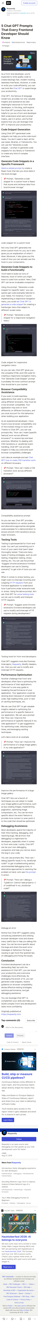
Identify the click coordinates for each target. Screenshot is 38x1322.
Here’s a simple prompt (11, 168)
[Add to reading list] (22, 1319)
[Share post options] (35, 1319)
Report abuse (26, 1042)
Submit (9, 1035)
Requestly (11, 8)
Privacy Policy (25, 1299)
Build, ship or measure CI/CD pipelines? (17, 1075)
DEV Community (8, 1276)
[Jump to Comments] (14, 1319)
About (21, 1293)
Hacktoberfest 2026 (13, 1251)
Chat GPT (17, 88)
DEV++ (24, 1284)
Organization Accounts (25, 1290)
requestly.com (24, 13)
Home (5, 1284)
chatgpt (5, 46)
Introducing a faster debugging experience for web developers (18, 1172)
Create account (29, 3)
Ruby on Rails (24, 1310)
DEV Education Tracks (14, 1287)
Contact (28, 1293)
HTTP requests (16, 583)
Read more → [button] (8, 1267)
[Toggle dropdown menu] (35, 1049)
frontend (6, 42)
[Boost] (29, 1319)
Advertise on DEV (9, 1290)
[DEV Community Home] (8, 3)
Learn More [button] (7, 1120)
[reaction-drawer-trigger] (5, 1319)
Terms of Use (19, 1302)
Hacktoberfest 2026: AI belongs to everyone (16, 1238)
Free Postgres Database (12, 1296)
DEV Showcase (11, 1293)
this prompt (30, 872)
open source (21, 1306)
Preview (20, 1035)
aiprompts (31, 42)
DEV (10, 1308)
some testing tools (25, 594)
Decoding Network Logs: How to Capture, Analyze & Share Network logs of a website (18, 1187)
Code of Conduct (13, 1042)
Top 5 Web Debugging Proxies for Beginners (16, 1200)
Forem (10, 1306)
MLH (33, 1296)
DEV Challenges (14, 1284)
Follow (19, 1139)
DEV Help (27, 1287)
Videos (31, 1284)
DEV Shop (25, 1296)
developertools (18, 42)
